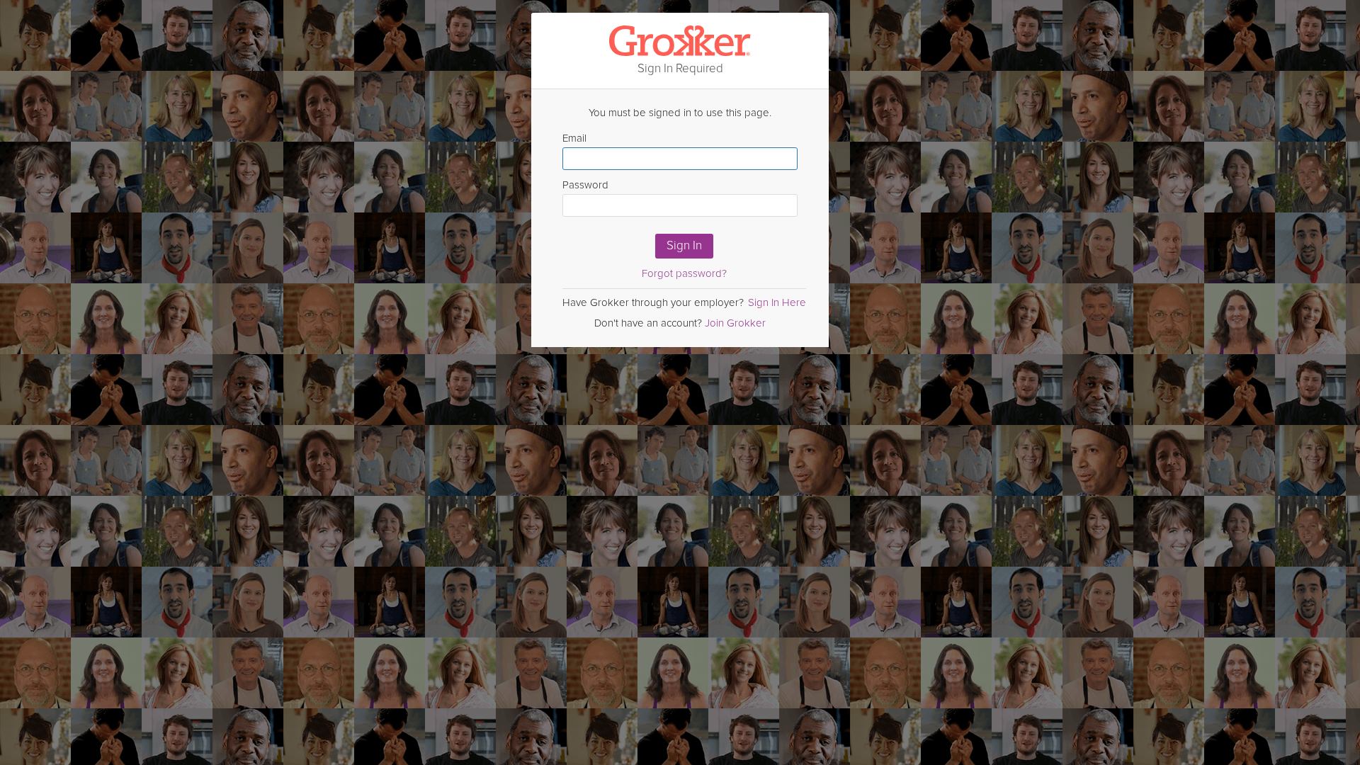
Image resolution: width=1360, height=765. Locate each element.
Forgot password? (684, 273)
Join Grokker (735, 323)
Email (574, 138)
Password (585, 184)
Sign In (684, 245)
